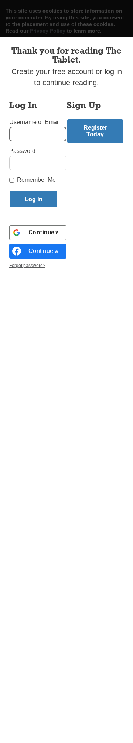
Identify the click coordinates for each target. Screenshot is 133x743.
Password (22, 151)
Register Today (95, 130)
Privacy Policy (47, 31)
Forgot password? (27, 265)
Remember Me (36, 180)
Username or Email (34, 122)
